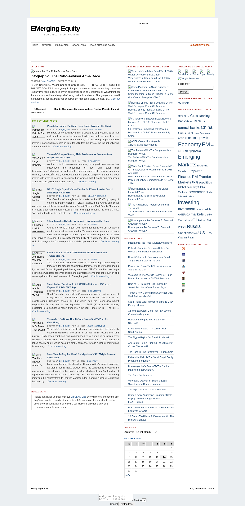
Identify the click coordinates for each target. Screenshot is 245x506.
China (206, 127)
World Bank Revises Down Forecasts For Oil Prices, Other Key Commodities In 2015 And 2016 (151, 180)
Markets (46, 45)
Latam (199, 209)
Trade (195, 233)
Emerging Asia (192, 150)
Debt (189, 133)
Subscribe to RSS (200, 45)
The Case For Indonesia (140, 375)
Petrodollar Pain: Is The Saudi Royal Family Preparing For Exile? (79, 126)
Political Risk (204, 220)
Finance (184, 177)
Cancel (114, 504)
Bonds (57, 109)
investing (188, 202)
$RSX (180, 116)
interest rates (186, 196)
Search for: (184, 84)
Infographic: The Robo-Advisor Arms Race (65, 76)
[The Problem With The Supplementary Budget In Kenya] (151, 153)
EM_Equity (64, 130)
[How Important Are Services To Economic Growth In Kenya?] (151, 224)
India (209, 192)
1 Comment (40, 109)
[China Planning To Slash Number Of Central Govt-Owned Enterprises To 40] (151, 90)
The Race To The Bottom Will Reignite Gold (150, 352)
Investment (186, 209)
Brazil (190, 121)
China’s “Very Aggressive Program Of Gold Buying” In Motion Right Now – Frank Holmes (150, 398)
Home (35, 45)
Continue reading (63, 146)
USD (209, 233)
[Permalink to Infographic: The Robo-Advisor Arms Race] (54, 71)
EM (206, 144)
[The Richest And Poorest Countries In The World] (151, 208)
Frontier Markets (102, 109)
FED (199, 171)
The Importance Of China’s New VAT (147, 389)
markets (197, 214)
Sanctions (185, 233)
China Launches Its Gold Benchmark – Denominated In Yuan (78, 221)
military (188, 220)
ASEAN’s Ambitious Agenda (142, 144)
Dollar (196, 133)
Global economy (188, 186)
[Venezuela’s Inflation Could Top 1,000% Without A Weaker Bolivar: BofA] (151, 74)
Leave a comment (94, 130)
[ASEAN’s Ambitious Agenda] (144, 141)
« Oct (128, 475)
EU (206, 165)
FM (195, 176)
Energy (201, 165)
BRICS (199, 121)
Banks (182, 121)
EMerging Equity (55, 28)
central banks (189, 127)
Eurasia (182, 171)
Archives (129, 432)
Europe (192, 171)
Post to (138, 500)
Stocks (40, 112)
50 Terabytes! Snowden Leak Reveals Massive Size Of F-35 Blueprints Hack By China (149, 132)
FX (193, 182)
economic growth (196, 137)
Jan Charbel (49, 81)
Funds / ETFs (62, 45)
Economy (189, 144)
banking (204, 116)
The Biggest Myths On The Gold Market (148, 337)
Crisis (182, 133)
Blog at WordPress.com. (201, 488)
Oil (194, 220)
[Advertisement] (122, 8)
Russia (194, 226)
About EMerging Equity (102, 45)
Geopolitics (79, 45)
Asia (194, 115)
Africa (186, 116)
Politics (182, 226)
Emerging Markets (83, 109)
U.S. (202, 232)
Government (197, 192)
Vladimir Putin (186, 237)
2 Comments (94, 291)
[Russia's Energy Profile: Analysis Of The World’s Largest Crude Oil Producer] (151, 106)
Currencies (67, 109)
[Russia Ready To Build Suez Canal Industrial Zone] (151, 192)
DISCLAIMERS (78, 396)
